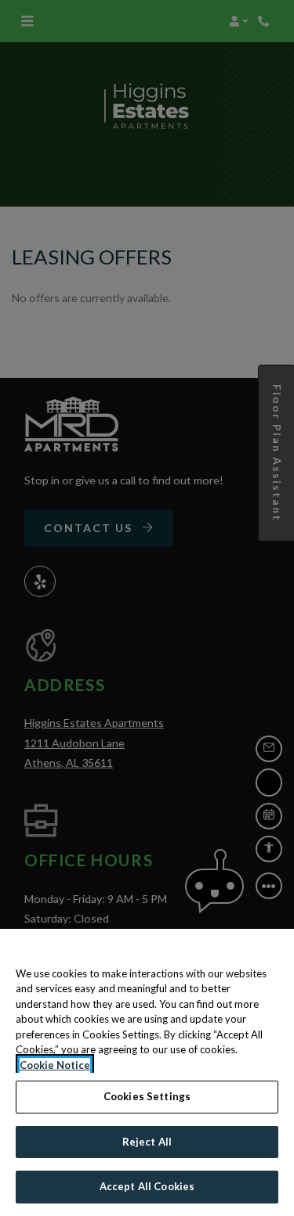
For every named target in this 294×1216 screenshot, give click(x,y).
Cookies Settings (147, 1096)
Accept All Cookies (147, 1186)
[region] (147, 1072)
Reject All (147, 1141)
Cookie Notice (55, 1065)
